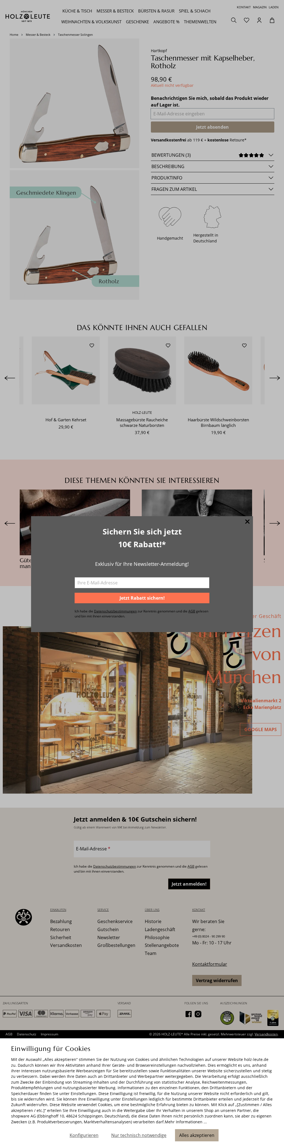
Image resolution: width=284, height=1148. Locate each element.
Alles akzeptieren (196, 1135)
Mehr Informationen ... (186, 1121)
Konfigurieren (84, 1135)
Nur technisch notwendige (138, 1135)
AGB (191, 611)
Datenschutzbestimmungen (115, 611)
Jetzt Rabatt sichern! (142, 598)
